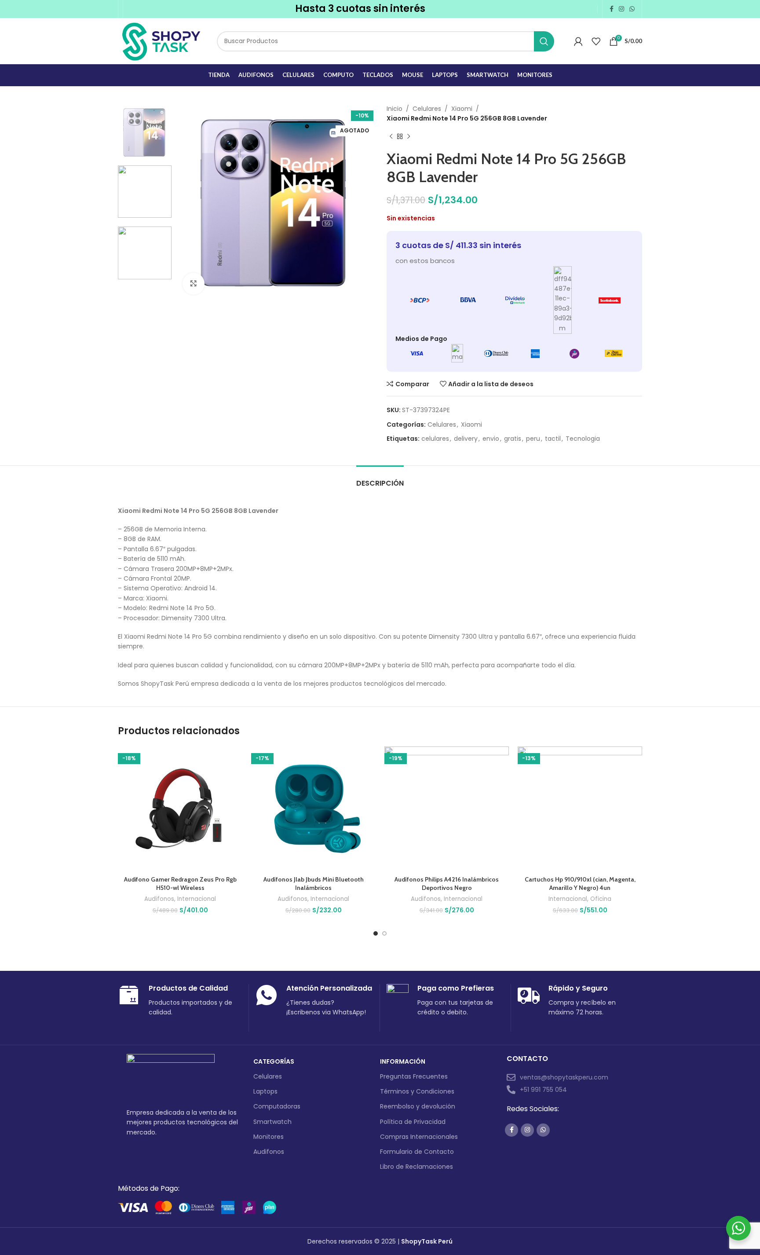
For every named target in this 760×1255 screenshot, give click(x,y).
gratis (512, 438)
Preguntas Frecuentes (414, 1076)
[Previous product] (391, 136)
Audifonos (159, 899)
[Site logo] (161, 40)
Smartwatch (272, 1121)
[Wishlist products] (596, 41)
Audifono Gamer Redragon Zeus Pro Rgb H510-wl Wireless (180, 883)
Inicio (394, 108)
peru (533, 438)
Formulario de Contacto (417, 1151)
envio (490, 438)
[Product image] (180, 808)
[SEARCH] (544, 41)
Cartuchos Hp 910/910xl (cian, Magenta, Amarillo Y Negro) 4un (580, 883)
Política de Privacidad (413, 1121)
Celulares (427, 108)
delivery (466, 438)
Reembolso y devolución (417, 1106)
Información (402, 1061)
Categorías (273, 1061)
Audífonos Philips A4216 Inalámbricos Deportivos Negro (447, 883)
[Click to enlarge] (194, 284)
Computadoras (276, 1106)
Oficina (600, 899)
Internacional (196, 899)
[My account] (578, 41)
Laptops (265, 1091)
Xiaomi (461, 108)
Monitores (268, 1136)
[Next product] (408, 136)
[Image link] (171, 1076)
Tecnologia (583, 438)
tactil (553, 438)
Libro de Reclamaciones (416, 1166)
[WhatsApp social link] (632, 9)
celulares (435, 438)
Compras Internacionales (419, 1136)
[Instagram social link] (621, 9)
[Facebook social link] (611, 9)
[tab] (380, 478)
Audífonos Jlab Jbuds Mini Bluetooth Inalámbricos (313, 883)
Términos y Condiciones (417, 1091)
